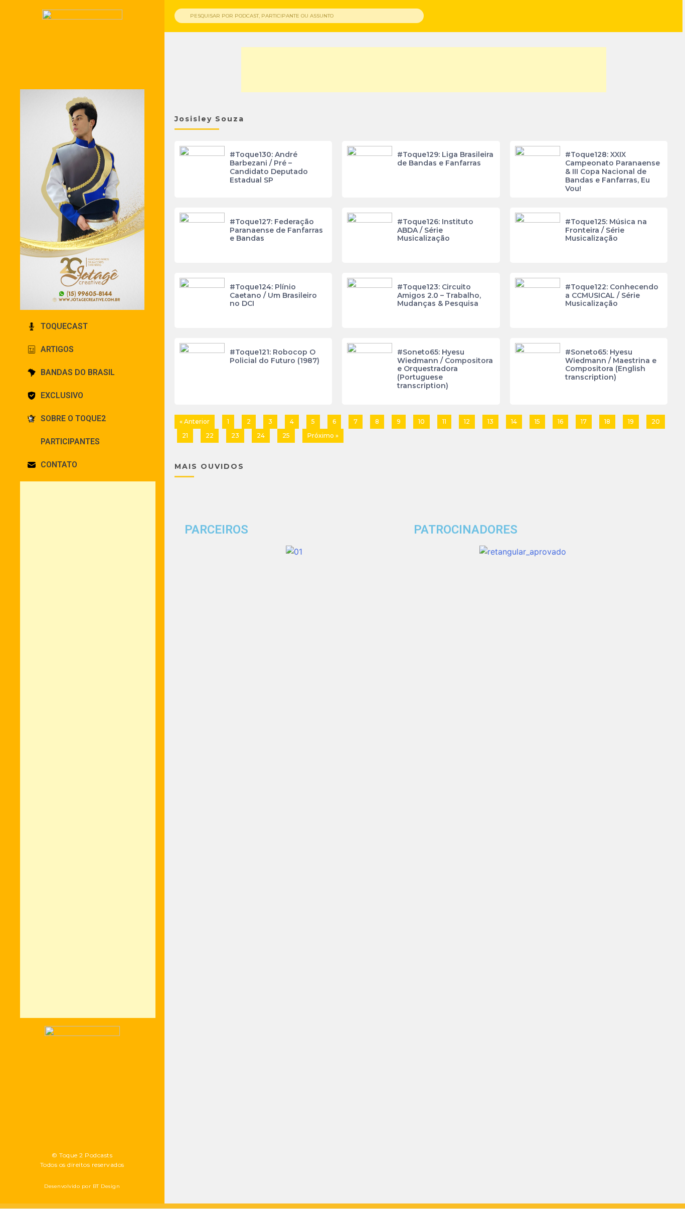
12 (467, 421)
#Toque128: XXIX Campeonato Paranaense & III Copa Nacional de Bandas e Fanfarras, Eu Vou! (612, 171)
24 (261, 435)
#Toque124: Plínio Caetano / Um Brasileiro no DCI (273, 295)
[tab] (82, 326)
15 (537, 421)
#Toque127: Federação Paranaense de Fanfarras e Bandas (276, 230)
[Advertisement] (87, 749)
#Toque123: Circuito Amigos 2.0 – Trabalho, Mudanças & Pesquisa (439, 295)
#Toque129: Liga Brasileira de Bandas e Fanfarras (445, 158)
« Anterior (195, 421)
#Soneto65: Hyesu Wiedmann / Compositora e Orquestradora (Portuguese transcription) (445, 369)
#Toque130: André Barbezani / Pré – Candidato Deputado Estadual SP (269, 167)
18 (607, 421)
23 (235, 435)
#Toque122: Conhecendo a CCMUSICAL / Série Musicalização (611, 295)
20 (655, 421)
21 (185, 435)
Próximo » (322, 435)
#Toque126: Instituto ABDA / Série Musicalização (435, 230)
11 (444, 421)
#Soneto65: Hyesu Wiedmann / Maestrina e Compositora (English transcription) (610, 365)
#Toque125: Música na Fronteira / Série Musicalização (606, 230)
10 (421, 421)
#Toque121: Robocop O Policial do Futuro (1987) (274, 356)
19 (631, 421)
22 (210, 435)
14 (514, 421)
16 (560, 421)
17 (584, 421)
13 (490, 421)
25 (286, 435)
